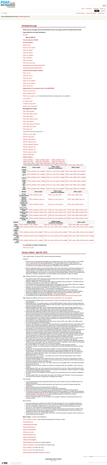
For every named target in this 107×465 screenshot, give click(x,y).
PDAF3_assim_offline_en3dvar (75, 204)
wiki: (2, 13)
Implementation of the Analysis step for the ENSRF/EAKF (38, 88)
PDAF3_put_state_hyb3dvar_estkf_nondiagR (55, 240)
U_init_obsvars (26, 98)
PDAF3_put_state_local (58, 161)
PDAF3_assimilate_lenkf (46, 165)
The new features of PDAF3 (30, 40)
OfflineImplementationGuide (30, 424)
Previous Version (81, 13)
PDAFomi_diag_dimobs (29, 139)
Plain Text (53, 460)
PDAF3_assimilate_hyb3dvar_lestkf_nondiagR (31, 236)
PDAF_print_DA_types (29, 47)
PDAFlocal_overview (28, 432)
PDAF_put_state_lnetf (29, 450)
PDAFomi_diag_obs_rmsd (29, 152)
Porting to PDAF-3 (28, 42)
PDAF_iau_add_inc (28, 85)
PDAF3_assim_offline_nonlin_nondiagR (75, 185)
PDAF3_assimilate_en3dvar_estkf (38, 209)
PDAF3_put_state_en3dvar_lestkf (57, 215)
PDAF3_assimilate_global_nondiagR (36, 181)
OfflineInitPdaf (26, 439)
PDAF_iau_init (26, 73)
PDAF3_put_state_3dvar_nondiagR (53, 224)
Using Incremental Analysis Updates (33, 70)
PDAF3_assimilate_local (58, 160)
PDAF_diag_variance (28, 121)
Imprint (96, 462)
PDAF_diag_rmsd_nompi (29, 126)
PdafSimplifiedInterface (29, 442)
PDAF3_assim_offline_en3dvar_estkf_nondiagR (80, 232)
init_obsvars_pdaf (27, 101)
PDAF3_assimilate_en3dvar (36, 204)
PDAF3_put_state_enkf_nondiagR (55, 188)
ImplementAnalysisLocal (29, 427)
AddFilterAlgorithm (28, 452)
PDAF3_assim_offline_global (43, 163)
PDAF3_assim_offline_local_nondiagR (75, 171)
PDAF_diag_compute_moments (31, 124)
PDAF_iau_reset (27, 78)
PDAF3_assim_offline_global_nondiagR (75, 181)
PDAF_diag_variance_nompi (30, 119)
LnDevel (5, 13)
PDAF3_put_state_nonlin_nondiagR (55, 185)
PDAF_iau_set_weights (29, 80)
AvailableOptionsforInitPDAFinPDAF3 (32, 68)
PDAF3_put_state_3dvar (54, 195)
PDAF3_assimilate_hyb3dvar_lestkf (38, 218)
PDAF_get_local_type (29, 63)
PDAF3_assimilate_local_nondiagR (36, 171)
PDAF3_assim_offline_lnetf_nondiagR (75, 174)
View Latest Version (91, 13)
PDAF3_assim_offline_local (59, 163)
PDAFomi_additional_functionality (31, 445)
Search (103, 10)
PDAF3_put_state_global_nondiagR (55, 181)
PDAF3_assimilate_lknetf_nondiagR (36, 177)
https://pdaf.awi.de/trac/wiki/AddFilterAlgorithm (38, 395)
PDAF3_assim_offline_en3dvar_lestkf (77, 215)
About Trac (103, 8)
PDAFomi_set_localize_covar (30, 96)
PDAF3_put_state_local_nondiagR (55, 171)
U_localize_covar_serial (29, 103)
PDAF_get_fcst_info (28, 247)
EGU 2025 (25, 35)
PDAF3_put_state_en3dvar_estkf (57, 209)
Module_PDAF (26, 45)
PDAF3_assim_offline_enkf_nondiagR (75, 188)
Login (83, 8)
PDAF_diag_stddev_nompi (30, 113)
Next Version (101, 13)
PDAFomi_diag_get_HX (29, 147)
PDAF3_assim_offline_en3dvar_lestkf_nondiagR (80, 227)
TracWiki (91, 456)
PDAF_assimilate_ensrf (29, 93)
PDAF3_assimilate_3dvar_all (36, 199)
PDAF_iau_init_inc (27, 75)
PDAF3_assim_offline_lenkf (75, 165)
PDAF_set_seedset (28, 55)
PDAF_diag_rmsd (27, 129)
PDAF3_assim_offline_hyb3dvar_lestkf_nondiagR (81, 236)
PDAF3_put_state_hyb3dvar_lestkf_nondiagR (56, 236)
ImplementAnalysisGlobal (29, 429)
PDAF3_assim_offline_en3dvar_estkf (77, 209)
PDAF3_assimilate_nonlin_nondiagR (36, 185)
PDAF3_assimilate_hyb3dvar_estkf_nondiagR (31, 240)
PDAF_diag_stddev (28, 116)
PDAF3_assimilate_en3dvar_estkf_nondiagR (30, 232)
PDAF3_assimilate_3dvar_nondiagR (28, 224)
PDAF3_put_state (28, 161)
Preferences (89, 8)
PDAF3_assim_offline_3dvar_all (76, 199)
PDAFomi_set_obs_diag (29, 134)
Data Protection (102, 462)
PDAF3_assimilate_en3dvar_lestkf (38, 215)
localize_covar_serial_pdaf (30, 106)
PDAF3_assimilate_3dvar (35, 195)
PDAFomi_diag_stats (28, 154)
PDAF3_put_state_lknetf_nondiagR (55, 177)
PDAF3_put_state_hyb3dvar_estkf (57, 212)
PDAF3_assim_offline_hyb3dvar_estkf (77, 212)
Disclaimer (91, 462)
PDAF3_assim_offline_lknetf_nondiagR (75, 177)
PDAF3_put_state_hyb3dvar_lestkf (57, 218)
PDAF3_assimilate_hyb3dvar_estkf (38, 212)
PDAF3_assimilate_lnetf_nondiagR (36, 174)
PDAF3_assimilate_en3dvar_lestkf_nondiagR (31, 227)
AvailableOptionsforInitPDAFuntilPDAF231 (34, 65)
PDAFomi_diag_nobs (28, 136)
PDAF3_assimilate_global (42, 160)
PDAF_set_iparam (27, 50)
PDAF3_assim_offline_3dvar (75, 195)
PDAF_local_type (27, 60)
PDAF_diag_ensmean (28, 111)
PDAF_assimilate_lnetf (29, 447)
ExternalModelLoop (28, 422)
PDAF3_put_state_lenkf (60, 165)
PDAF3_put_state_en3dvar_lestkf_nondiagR (55, 227)
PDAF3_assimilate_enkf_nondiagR (36, 188)
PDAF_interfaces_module (29, 419)
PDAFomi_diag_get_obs (29, 141)
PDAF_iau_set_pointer (29, 83)
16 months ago (22, 16)
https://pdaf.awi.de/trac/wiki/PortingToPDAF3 (38, 264)
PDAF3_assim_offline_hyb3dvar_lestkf (78, 218)
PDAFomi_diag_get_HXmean (30, 144)
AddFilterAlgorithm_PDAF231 (42, 452)
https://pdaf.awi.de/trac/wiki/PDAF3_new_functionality (57, 298)
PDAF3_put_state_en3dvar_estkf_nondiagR (55, 232)
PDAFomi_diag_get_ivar (29, 149)
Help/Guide (96, 8)
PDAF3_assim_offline (28, 163)
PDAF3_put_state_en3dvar (55, 204)
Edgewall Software (16, 463)
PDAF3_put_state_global (42, 161)
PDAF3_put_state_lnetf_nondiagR (55, 174)
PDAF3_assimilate (28, 160)
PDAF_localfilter (27, 57)
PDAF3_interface (27, 157)
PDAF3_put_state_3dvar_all (55, 199)
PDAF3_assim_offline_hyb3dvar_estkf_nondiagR (81, 240)
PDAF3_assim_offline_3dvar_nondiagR (78, 224)
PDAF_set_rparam (27, 52)
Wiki (97, 10)
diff (28, 16)
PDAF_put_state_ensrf (29, 91)
